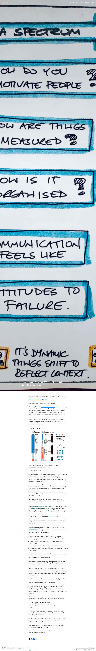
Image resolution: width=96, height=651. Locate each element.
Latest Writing (79, 2)
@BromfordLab (47, 506)
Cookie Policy (21, 648)
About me (72, 2)
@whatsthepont (33, 529)
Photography (86, 2)
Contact (92, 2)
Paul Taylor (5, 2)
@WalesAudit (32, 508)
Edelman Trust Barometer (48, 407)
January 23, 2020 (53, 516)
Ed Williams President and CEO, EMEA (46, 399)
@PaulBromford (38, 506)
